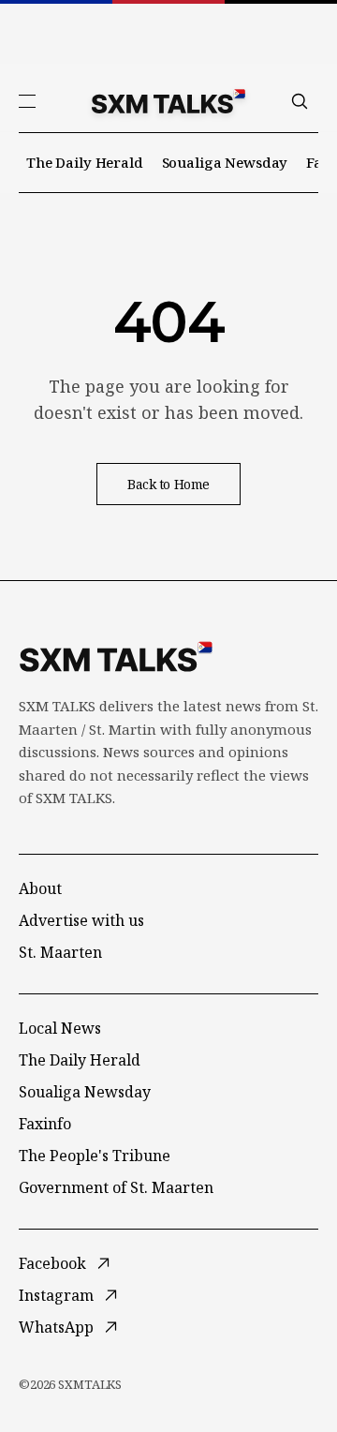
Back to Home (168, 484)
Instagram (56, 1295)
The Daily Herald (84, 162)
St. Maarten (60, 952)
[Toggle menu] (27, 101)
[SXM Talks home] (168, 101)
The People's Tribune (94, 1155)
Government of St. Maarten (116, 1187)
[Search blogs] (299, 101)
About (40, 888)
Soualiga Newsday (225, 162)
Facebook (52, 1263)
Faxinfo (45, 1123)
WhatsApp (56, 1327)
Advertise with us (81, 920)
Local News (60, 1028)
